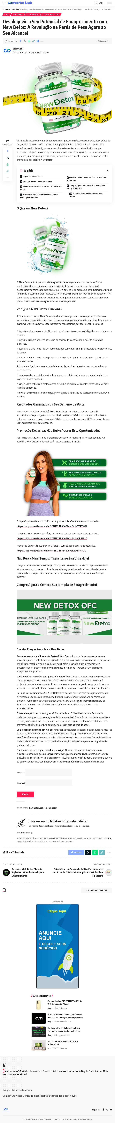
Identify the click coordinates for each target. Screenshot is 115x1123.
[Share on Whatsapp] (29, 41)
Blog (6, 15)
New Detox (18, 15)
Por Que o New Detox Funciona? (37, 181)
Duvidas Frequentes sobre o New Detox (86, 195)
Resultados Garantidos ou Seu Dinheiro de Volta (40, 188)
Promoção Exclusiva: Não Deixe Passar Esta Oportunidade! (39, 196)
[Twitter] (107, 1110)
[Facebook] (103, 1110)
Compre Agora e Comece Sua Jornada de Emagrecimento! (86, 187)
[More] (42, 41)
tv (48, 1048)
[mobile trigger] (5, 3)
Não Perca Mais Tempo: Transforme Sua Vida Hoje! (86, 179)
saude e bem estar (48, 808)
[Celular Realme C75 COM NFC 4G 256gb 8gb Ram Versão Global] (39, 1005)
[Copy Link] (33, 41)
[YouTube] (111, 1110)
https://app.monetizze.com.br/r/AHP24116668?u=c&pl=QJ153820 (52, 538)
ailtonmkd (17, 48)
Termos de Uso (59, 838)
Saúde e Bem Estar (50, 15)
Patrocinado (33, 15)
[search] (96, 3)
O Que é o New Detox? (33, 176)
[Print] (38, 41)
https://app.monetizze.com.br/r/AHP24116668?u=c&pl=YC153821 (52, 526)
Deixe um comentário (98, 890)
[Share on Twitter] (25, 41)
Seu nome (21, 772)
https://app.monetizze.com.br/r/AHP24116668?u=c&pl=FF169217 (51, 550)
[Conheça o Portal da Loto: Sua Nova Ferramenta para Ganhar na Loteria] (39, 1032)
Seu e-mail (21, 783)
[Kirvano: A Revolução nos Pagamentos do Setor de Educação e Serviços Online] (39, 1018)
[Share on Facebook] (20, 41)
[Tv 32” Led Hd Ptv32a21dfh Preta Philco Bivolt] (39, 1045)
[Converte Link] (20, 3)
